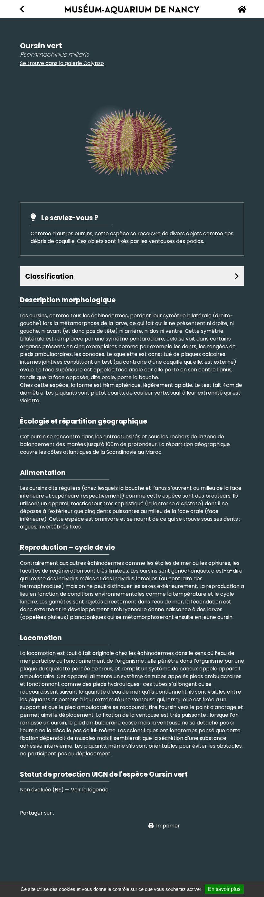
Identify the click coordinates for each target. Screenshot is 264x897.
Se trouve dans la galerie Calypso (62, 63)
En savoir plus (224, 889)
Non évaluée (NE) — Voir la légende (64, 789)
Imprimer (168, 825)
